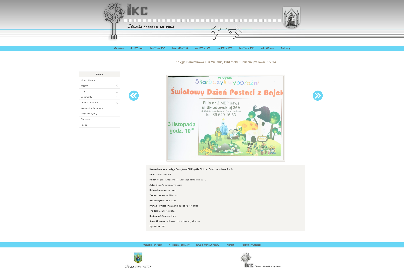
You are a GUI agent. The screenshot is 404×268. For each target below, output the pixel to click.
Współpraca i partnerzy (179, 245)
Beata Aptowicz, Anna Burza (169, 185)
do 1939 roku (137, 48)
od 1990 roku (267, 48)
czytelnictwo (194, 221)
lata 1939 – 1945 (157, 48)
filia (178, 221)
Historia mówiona (89, 102)
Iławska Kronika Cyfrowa (207, 245)
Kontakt (230, 245)
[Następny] (318, 96)
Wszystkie (119, 48)
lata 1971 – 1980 (224, 48)
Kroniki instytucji (163, 174)
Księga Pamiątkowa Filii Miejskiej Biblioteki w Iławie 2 (181, 180)
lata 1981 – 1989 (246, 48)
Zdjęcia (84, 85)
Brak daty (285, 48)
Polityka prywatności (251, 245)
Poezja (84, 125)
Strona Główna (88, 80)
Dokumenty (86, 97)
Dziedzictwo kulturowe (92, 108)
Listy (83, 91)
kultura (184, 221)
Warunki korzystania (152, 245)
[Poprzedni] (134, 96)
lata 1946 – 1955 (180, 48)
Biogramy (85, 119)
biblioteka (170, 221)
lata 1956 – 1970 (202, 48)
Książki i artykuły (89, 113)
